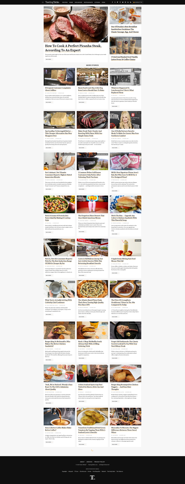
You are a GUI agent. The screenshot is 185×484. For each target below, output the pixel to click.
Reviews (138, 154)
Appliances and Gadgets (68, 154)
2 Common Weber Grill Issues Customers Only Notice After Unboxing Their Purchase (89, 174)
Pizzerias (105, 282)
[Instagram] (125, 2)
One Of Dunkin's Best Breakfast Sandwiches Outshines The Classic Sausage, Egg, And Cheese (125, 29)
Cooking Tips (104, 8)
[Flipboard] (117, 2)
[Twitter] (115, 2)
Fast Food (71, 69)
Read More (48, 59)
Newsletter (138, 2)
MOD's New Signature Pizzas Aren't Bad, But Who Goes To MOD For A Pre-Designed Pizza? (124, 174)
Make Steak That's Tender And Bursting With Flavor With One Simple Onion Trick (90, 133)
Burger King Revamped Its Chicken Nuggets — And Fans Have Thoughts (124, 387)
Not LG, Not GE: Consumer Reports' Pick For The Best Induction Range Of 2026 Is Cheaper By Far (59, 261)
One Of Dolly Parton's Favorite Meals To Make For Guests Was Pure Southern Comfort (125, 133)
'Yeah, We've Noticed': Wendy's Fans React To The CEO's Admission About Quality (58, 387)
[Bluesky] (123, 2)
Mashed (104, 471)
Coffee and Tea (137, 38)
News (71, 2)
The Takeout (119, 471)
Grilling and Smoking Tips (100, 154)
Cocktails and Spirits (134, 323)
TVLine (76, 471)
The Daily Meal (111, 471)
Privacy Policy (99, 462)
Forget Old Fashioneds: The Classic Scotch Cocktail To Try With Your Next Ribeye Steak (124, 343)
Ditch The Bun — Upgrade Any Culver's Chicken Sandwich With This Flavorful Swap (124, 218)
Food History (137, 69)
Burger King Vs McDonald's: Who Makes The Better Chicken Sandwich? (57, 343)
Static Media (83, 464)
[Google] (128, 2)
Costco (105, 69)
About (82, 462)
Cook (103, 2)
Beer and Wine (137, 409)
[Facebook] (112, 2)
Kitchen (97, 2)
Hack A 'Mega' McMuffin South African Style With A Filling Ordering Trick (90, 343)
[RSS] (130, 2)
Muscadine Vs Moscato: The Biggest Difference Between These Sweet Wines (124, 430)
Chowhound (83, 471)
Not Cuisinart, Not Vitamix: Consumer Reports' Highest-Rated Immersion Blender (58, 174)
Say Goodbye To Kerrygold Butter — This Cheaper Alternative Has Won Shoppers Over (59, 133)
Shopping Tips (70, 112)
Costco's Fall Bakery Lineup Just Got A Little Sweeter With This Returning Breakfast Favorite (90, 261)
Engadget (64, 471)
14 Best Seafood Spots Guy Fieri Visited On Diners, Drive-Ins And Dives (90, 387)
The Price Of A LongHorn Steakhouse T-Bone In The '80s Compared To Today (123, 302)
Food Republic (96, 471)
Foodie (89, 471)
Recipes (64, 2)
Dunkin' (139, 8)
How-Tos (105, 112)
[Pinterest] (120, 2)
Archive (89, 462)
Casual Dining (103, 366)
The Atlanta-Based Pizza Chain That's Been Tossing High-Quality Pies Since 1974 (91, 302)
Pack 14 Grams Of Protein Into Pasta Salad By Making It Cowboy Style (57, 218)
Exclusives (78, 2)
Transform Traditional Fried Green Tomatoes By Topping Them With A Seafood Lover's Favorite (91, 430)
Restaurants (88, 2)
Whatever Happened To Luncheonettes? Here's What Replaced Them (122, 90)
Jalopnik (70, 471)
